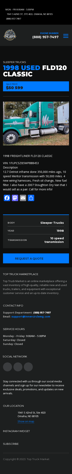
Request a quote (29, 258)
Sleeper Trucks (14, 62)
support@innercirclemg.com (30, 316)
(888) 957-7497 (13, 18)
